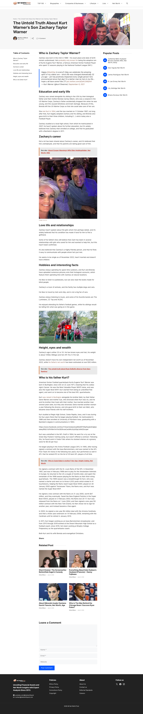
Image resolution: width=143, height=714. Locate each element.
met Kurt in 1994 (48, 111)
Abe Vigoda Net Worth (116, 68)
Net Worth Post (74, 706)
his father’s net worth (56, 362)
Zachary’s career (18, 67)
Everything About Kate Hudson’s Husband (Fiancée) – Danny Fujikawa (82, 572)
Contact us (83, 687)
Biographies (54, 3)
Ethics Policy (53, 684)
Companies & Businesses (74, 3)
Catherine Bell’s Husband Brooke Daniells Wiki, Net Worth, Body (117, 60)
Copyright (52, 693)
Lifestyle (93, 3)
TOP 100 (41, 3)
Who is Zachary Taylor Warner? (20, 59)
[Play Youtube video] (68, 327)
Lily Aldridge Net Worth (116, 88)
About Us (82, 684)
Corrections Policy (55, 690)
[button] (127, 3)
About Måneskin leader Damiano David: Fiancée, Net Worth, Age (52, 604)
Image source (43, 220)
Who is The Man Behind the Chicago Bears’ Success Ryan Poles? (81, 605)
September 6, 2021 (77, 84)
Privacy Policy (54, 687)
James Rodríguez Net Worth (118, 75)
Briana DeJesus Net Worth (117, 95)
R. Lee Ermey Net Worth (117, 81)
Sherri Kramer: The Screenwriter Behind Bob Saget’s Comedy (52, 571)
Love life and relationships (21, 70)
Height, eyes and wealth (21, 76)
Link (38, 38)
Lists (104, 3)
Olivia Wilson (42, 575)
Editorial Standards (86, 690)
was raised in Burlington (52, 397)
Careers (82, 693)
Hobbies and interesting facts (22, 73)
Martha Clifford (23, 38)
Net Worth (116, 3)
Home (15, 19)
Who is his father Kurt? (20, 79)
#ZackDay (51, 72)
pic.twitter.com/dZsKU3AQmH (79, 81)
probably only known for (68, 60)
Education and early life (20, 63)
